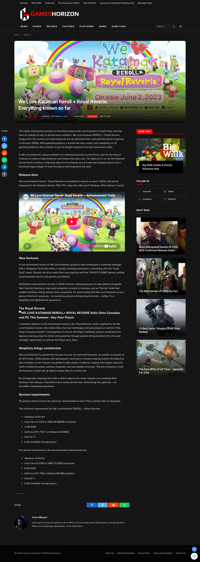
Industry (20, 493)
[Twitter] (4, 146)
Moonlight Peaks (145, 3)
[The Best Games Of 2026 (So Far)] (161, 273)
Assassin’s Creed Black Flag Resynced (117, 3)
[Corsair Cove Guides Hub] (161, 152)
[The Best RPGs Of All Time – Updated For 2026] (161, 354)
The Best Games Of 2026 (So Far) (158, 287)
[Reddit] (4, 153)
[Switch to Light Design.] (180, 26)
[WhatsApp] (4, 160)
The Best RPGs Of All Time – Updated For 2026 (161, 367)
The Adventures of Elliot (69, 3)
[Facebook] (4, 139)
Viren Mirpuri (34, 116)
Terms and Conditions (162, 553)
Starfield (24, 3)
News (24, 26)
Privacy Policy (144, 553)
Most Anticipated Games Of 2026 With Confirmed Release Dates (158, 245)
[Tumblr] (4, 174)
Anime (103, 26)
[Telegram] (4, 167)
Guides (37, 26)
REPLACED (36, 3)
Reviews (51, 26)
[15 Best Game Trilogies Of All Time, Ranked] (161, 313)
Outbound (49, 3)
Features (68, 26)
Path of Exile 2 (89, 3)
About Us (110, 553)
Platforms (87, 26)
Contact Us (181, 553)
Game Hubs (119, 26)
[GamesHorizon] (49, 14)
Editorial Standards (125, 553)
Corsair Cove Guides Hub (157, 165)
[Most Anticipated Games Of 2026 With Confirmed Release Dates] (161, 232)
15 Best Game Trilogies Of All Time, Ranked (160, 326)
